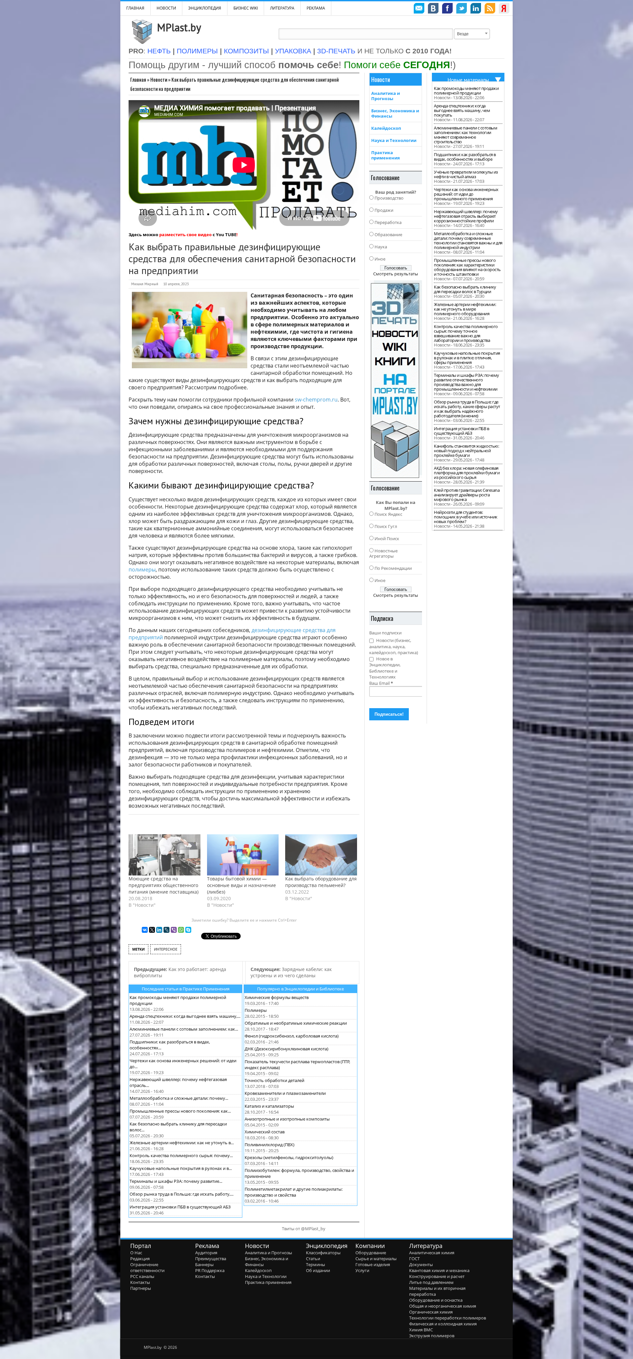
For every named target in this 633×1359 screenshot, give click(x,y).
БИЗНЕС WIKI (245, 8)
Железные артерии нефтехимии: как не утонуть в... (182, 1143)
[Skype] (188, 930)
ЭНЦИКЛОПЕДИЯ (204, 8)
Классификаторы (323, 1253)
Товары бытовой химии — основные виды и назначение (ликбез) (241, 885)
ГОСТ (414, 1259)
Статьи (313, 1259)
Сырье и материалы (376, 1259)
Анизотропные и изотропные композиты (287, 1119)
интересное (165, 949)
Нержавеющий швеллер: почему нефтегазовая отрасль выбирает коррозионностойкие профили (466, 216)
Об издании (318, 1270)
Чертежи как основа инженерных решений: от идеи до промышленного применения (466, 194)
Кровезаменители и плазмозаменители (285, 1093)
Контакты (140, 1282)
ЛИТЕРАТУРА (282, 8)
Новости (166, 8)
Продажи (384, 210)
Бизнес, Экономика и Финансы (395, 113)
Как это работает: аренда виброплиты (180, 972)
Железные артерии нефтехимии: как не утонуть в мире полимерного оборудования (465, 309)
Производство (389, 198)
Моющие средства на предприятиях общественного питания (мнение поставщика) (163, 885)
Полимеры (256, 1010)
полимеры (142, 569)
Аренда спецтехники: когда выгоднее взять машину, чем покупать (462, 110)
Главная (138, 79)
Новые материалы (468, 79)
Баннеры (204, 1264)
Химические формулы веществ (277, 997)
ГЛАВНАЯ (135, 8)
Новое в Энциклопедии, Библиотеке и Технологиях (385, 668)
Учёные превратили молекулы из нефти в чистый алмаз (466, 174)
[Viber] (174, 930)
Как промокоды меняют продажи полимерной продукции (466, 90)
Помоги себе (397, 64)
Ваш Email (381, 683)
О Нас (136, 1253)
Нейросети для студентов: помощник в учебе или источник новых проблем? (465, 516)
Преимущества (210, 1259)
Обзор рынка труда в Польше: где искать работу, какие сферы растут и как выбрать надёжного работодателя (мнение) (467, 409)
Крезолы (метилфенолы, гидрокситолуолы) (289, 1157)
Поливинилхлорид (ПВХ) (269, 1145)
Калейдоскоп (386, 128)
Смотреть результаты (395, 274)
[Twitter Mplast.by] (461, 9)
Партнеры (140, 1288)
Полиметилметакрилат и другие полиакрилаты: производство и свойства (294, 1192)
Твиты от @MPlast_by (303, 1229)
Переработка (388, 222)
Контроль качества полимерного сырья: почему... (181, 1155)
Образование (388, 234)
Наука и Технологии (393, 140)
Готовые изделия (372, 1264)
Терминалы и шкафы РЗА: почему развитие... (176, 1181)
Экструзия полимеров (431, 1336)
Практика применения (385, 155)
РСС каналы (142, 1276)
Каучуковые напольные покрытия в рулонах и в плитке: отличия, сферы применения (467, 357)
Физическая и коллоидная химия (443, 1324)
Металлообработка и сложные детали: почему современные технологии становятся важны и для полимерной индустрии (468, 240)
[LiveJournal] (166, 930)
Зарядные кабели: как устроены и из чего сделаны (291, 972)
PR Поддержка (210, 1270)
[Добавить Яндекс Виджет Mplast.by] (504, 9)
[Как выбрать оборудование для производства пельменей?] (321, 854)
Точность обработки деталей (274, 1080)
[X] (152, 930)
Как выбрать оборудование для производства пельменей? (321, 881)
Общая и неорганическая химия (442, 1306)
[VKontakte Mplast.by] (433, 9)
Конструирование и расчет (437, 1276)
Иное (380, 259)
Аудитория (206, 1253)
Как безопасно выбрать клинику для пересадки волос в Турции (465, 289)
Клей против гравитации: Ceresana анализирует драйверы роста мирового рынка (466, 494)
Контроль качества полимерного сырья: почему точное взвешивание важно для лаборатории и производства (466, 333)
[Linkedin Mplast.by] (475, 9)
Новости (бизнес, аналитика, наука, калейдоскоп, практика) (393, 646)
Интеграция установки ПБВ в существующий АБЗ (180, 1207)
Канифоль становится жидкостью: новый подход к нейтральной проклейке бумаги (466, 450)
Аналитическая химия (431, 1253)
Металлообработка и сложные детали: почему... (179, 1098)
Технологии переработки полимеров (447, 1318)
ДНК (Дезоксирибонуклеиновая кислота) (286, 1049)
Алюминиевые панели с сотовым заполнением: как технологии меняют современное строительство (465, 135)
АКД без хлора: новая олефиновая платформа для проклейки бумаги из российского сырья (466, 472)
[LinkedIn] (159, 930)
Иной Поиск (387, 538)
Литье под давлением (431, 1282)
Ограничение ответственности (147, 1267)
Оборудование (370, 1253)
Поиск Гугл (386, 526)
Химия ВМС (421, 1330)
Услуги (362, 1270)
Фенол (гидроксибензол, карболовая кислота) (292, 1036)
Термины (315, 1264)
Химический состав (265, 1132)
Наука (381, 247)
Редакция (140, 1259)
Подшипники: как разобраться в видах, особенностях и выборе (465, 157)
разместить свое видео (185, 234)
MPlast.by (179, 27)
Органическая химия (431, 1312)
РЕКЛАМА (316, 8)
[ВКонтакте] (145, 930)
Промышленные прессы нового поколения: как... (180, 1111)
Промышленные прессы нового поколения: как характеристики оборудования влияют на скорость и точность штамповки (467, 267)
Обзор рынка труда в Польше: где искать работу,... (181, 1194)
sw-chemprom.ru (316, 399)
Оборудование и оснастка (436, 1300)
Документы (421, 1264)
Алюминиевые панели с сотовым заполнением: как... (184, 1029)
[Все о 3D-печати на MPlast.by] (395, 379)
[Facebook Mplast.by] (447, 9)
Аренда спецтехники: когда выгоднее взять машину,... (185, 1016)
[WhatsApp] (181, 930)
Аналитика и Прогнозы (385, 95)
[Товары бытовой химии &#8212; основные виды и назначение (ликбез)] (243, 854)
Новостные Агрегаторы (383, 553)
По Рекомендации (393, 568)
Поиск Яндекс (388, 514)
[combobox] (472, 34)
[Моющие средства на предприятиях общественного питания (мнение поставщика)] (164, 854)
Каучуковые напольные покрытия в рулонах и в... (181, 1168)
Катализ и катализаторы (269, 1106)
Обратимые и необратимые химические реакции (296, 1023)
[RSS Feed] (490, 9)
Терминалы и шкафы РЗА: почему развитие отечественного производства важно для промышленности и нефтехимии (466, 382)
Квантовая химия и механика (439, 1270)
